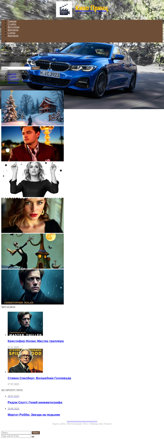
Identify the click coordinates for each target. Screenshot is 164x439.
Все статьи (13, 27)
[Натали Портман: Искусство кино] (82, 216)
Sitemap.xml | (97, 423)
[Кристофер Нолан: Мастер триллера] (82, 287)
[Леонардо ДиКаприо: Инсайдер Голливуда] (82, 144)
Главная (12, 21)
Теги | (86, 423)
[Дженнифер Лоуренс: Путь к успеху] (82, 180)
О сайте (12, 24)
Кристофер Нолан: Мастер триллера (36, 341)
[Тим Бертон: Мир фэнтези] (82, 251)
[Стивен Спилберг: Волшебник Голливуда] (85, 361)
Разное (108, 423)
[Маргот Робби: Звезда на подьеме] (82, 108)
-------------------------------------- (82, 421)
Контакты (13, 29)
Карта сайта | (60, 423)
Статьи (11, 32)
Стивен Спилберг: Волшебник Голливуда (39, 378)
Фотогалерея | (75, 423)
